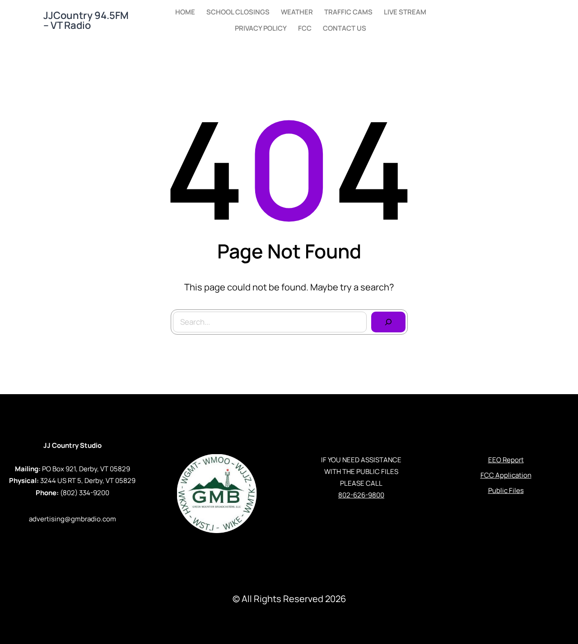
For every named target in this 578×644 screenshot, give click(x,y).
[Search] (388, 322)
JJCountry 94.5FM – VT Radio (86, 20)
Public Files (506, 490)
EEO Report (506, 460)
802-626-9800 (361, 495)
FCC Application (505, 475)
